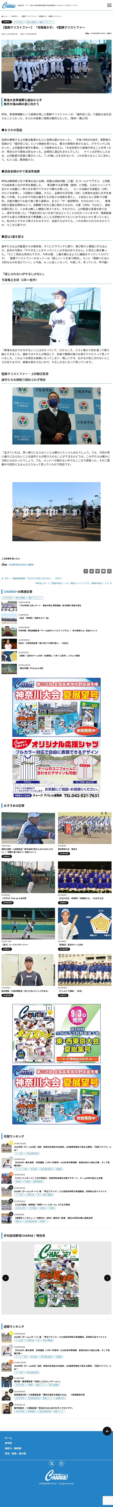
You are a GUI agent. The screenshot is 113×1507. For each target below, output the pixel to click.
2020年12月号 (20, 1208)
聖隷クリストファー (46, 22)
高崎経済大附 (60, 1398)
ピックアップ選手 (21, 1169)
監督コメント (40, 1385)
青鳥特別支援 (37, 1181)
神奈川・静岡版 (13, 1448)
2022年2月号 (20, 1398)
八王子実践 (32, 1208)
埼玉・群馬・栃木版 (15, 1453)
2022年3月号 (18, 22)
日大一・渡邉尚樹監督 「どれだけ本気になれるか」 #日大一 (33, 578)
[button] (5, 1278)
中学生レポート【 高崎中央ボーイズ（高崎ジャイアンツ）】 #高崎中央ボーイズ (72, 583)
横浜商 (30, 1385)
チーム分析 (19, 1153)
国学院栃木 (31, 1411)
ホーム (8, 1438)
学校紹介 (18, 1181)
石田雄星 (59, 1169)
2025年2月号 (20, 1385)
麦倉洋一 (43, 1221)
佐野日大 (18, 1221)
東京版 (27, 1181)
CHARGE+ (6, 22)
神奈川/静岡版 (31, 22)
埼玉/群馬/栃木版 (32, 1153)
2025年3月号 (20, 1411)
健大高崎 (34, 1169)
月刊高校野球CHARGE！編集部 (101, 33)
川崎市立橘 (30, 1195)
